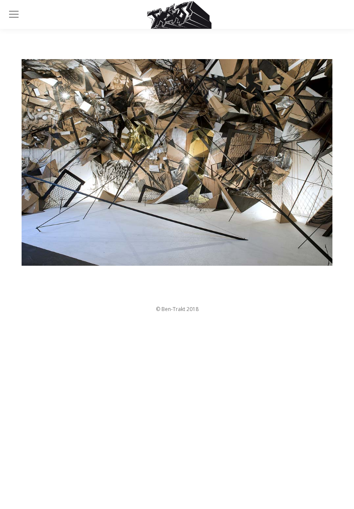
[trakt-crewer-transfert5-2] (177, 162)
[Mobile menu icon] (14, 14)
